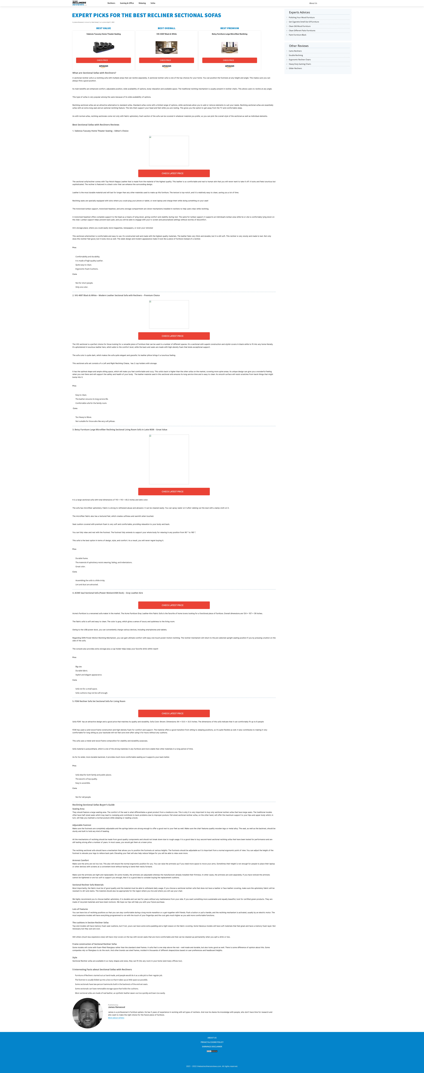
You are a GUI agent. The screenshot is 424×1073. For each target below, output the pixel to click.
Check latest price (172, 173)
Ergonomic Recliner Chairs (300, 59)
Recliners (111, 3)
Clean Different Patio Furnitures (302, 30)
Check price (102, 60)
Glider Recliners (295, 68)
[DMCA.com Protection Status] (212, 1051)
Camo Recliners (295, 51)
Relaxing (142, 3)
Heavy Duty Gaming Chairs (300, 64)
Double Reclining (296, 55)
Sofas (153, 3)
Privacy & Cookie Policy (212, 1042)
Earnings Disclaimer (212, 1046)
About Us (313, 3)
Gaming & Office (127, 3)
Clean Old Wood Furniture (299, 26)
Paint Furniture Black (297, 35)
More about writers (116, 1018)
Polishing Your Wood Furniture (302, 17)
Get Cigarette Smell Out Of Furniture (304, 22)
